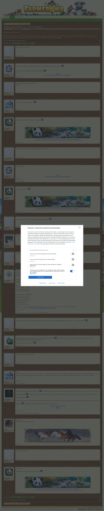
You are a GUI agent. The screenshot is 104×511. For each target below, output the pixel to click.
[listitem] (52, 250)
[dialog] (52, 255)
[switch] (72, 254)
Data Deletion (42, 283)
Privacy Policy (61, 283)
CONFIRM (40, 277)
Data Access (52, 283)
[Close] (80, 228)
